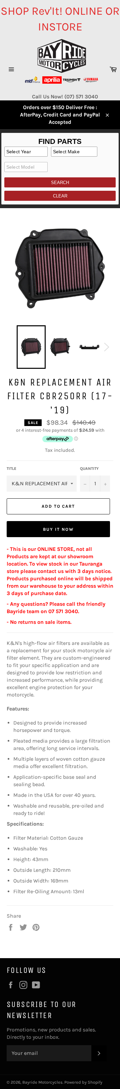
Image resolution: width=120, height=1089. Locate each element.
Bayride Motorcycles (42, 1082)
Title (11, 468)
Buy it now (58, 529)
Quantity (89, 468)
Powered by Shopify (83, 1082)
